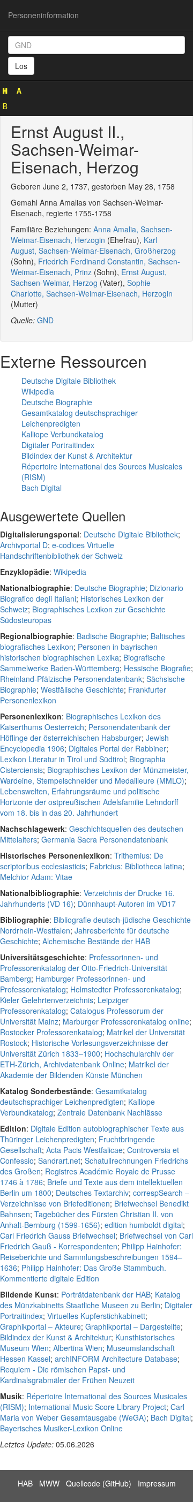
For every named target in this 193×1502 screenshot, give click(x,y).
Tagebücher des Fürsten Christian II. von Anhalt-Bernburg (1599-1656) (86, 1219)
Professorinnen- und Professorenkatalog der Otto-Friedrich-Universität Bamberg (83, 968)
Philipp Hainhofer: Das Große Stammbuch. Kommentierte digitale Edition (83, 1273)
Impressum (157, 1483)
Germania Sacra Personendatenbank (104, 839)
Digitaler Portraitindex (57, 444)
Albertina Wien (77, 1347)
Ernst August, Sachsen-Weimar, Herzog (89, 277)
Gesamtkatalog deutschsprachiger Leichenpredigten (79, 418)
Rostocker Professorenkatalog (51, 1032)
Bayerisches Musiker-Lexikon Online (61, 1428)
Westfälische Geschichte (82, 689)
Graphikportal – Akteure (40, 1326)
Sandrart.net (59, 1160)
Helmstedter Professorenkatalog (125, 989)
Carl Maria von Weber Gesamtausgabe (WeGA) (92, 1412)
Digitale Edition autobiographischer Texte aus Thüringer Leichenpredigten (92, 1133)
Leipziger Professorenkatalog (64, 1005)
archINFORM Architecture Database (116, 1358)
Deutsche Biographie (56, 402)
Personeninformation (43, 15)
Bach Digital (41, 487)
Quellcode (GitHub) (98, 1483)
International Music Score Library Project (97, 1406)
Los (21, 65)
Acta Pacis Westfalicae (84, 1149)
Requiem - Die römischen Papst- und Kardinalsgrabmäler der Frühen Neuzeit (67, 1374)
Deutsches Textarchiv (92, 1192)
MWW (49, 1483)
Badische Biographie (111, 636)
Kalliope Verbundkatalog (62, 434)
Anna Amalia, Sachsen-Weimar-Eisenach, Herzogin (92, 234)
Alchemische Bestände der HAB (96, 941)
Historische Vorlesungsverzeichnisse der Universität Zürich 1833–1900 (84, 1048)
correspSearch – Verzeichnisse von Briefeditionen (94, 1198)
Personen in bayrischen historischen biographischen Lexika (79, 652)
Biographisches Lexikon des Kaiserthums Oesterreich (80, 721)
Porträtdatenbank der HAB (106, 1294)
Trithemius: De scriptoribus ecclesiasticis (82, 860)
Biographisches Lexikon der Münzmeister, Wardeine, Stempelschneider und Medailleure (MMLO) (94, 775)
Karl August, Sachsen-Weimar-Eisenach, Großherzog (93, 245)
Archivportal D (24, 545)
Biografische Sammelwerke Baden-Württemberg (82, 662)
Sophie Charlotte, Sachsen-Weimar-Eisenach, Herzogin (92, 288)
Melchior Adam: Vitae (36, 876)
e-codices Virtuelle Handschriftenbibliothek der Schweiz (61, 550)
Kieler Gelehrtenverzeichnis (46, 1000)
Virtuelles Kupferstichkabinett (96, 1315)
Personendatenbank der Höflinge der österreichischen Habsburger (85, 732)
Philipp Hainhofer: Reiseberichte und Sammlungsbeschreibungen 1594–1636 (91, 1257)
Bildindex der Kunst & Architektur (76, 455)
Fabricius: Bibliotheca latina (136, 866)
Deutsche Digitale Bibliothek (68, 380)
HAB (25, 1483)
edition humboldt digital (144, 1224)
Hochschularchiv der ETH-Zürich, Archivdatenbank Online (87, 1058)
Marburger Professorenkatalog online (126, 1021)
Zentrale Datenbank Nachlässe (109, 1112)
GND (45, 320)
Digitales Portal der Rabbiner (117, 748)
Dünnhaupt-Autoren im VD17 (127, 903)
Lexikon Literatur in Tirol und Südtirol (62, 759)
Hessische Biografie (157, 668)
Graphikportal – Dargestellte (133, 1326)
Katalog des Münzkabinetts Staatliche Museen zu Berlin (90, 1299)
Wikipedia (37, 391)
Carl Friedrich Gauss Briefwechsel (57, 1235)
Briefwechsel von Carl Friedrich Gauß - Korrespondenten (96, 1240)
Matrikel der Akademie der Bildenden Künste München (84, 1069)
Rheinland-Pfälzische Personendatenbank (71, 678)
